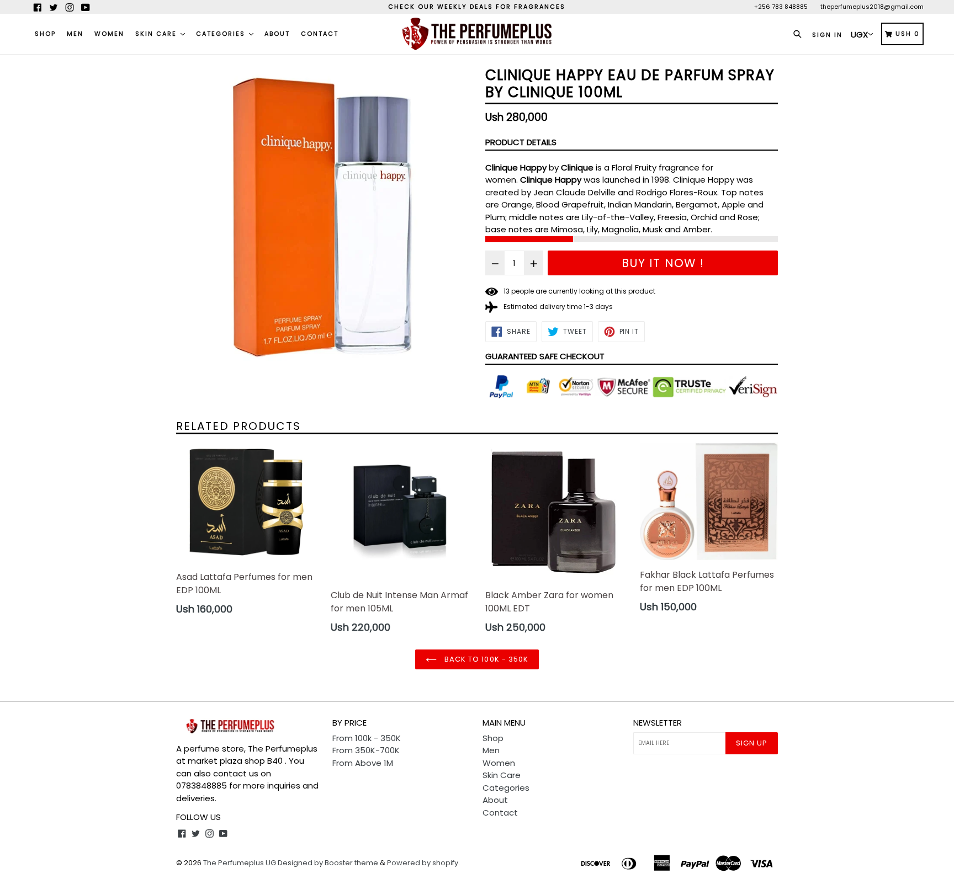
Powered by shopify (422, 863)
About (277, 33)
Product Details (520, 142)
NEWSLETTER (657, 723)
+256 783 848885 (781, 6)
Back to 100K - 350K (485, 659)
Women (109, 33)
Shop (45, 33)
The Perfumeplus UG (239, 863)
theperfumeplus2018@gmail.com (872, 6)
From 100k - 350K (366, 738)
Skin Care (157, 33)
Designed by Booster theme (328, 863)
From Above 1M (362, 763)
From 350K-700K (366, 750)
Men (75, 33)
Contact (319, 33)
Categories (222, 33)
